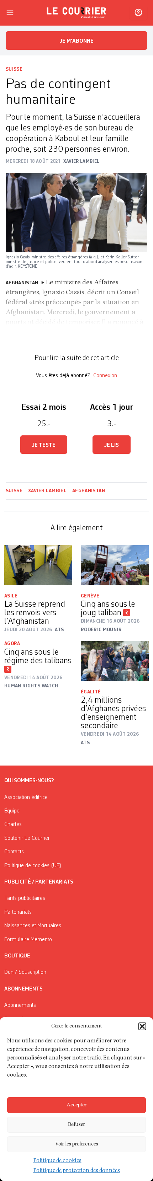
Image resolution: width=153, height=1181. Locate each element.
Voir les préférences (76, 1144)
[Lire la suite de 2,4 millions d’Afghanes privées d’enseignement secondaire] (115, 661)
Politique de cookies (57, 1161)
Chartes (13, 824)
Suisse (14, 69)
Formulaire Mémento (28, 940)
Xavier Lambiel (47, 490)
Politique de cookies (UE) (33, 866)
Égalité (91, 691)
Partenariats (18, 912)
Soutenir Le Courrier (27, 838)
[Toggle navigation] (10, 13)
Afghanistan (88, 490)
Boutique (17, 956)
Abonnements (20, 1005)
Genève (90, 596)
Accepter (76, 1105)
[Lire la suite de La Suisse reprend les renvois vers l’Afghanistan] (38, 565)
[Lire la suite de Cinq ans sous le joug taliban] (115, 565)
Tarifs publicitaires (24, 898)
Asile (11, 596)
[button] (142, 1026)
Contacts (14, 852)
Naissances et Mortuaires (32, 926)
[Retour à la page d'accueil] (76, 12)
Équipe (12, 811)
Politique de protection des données (76, 1171)
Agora (12, 643)
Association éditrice (26, 797)
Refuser (76, 1124)
